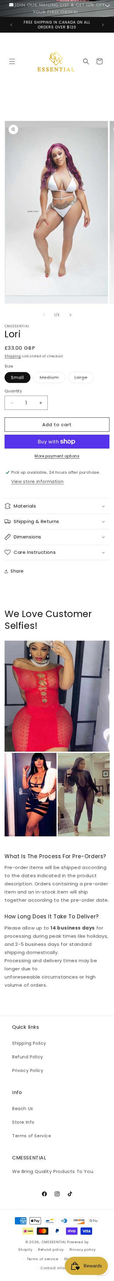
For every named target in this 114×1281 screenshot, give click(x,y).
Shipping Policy (29, 1043)
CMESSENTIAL (53, 1242)
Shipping (13, 356)
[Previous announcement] (11, 24)
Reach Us (22, 1109)
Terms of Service (31, 1136)
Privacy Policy (27, 1070)
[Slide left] (43, 315)
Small (17, 377)
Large (84, 378)
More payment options (57, 456)
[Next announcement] (102, 24)
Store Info (23, 1122)
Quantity (13, 391)
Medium (52, 378)
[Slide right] (70, 315)
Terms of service (42, 1258)
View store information (37, 482)
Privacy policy (83, 1249)
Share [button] (17, 571)
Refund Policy (27, 1057)
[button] (12, 61)
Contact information (59, 1268)
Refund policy (51, 1249)
